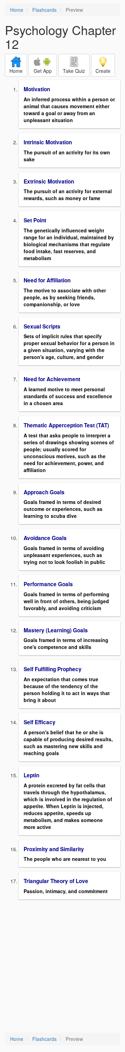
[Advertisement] (62, 966)
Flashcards (44, 9)
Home (16, 9)
